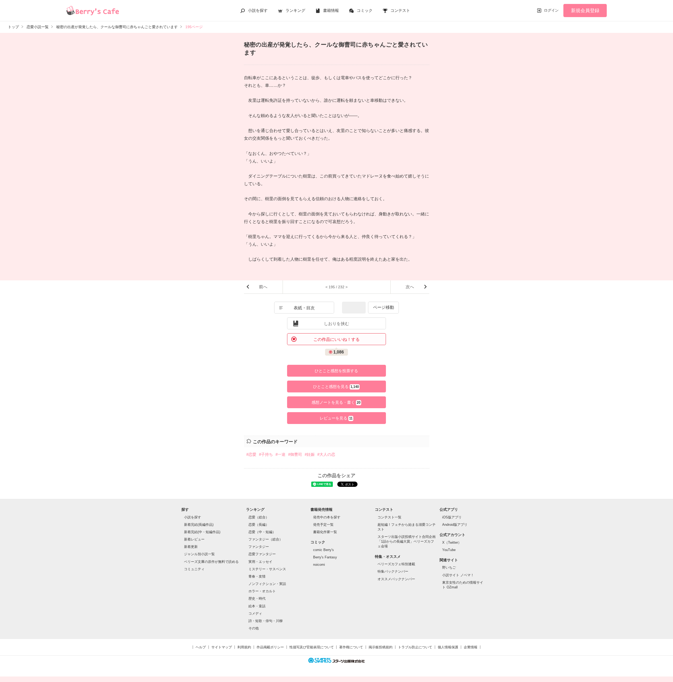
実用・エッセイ (260, 562)
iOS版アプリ (452, 517)
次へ (410, 287)
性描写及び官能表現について (311, 647)
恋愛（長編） (258, 525)
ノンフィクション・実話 (267, 584)
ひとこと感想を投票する (336, 370)
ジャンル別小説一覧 (199, 554)
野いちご (449, 567)
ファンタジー (258, 547)
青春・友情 (257, 576)
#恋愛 (251, 454)
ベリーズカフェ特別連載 (396, 564)
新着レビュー (194, 539)
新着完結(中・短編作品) (202, 532)
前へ (263, 287)
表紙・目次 (304, 308)
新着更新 (191, 547)
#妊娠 (310, 454)
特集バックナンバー (393, 571)
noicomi (319, 565)
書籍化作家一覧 (325, 532)
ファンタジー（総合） (265, 539)
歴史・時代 (257, 598)
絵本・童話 (257, 606)
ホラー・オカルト (262, 591)
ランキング (295, 10)
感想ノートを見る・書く (336, 402)
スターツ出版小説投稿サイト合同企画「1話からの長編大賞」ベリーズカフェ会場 (407, 541)
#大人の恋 (326, 454)
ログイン (551, 10)
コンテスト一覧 (389, 517)
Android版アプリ (454, 525)
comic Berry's (323, 550)
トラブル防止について (415, 647)
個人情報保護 (448, 647)
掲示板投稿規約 (380, 647)
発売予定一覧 (323, 525)
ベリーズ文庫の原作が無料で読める (211, 562)
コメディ (255, 613)
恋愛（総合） (258, 517)
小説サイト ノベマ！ (458, 575)
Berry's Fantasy (325, 557)
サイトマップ (221, 647)
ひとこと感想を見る (336, 386)
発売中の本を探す (326, 517)
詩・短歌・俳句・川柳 (265, 621)
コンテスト (400, 10)
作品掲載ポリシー (270, 647)
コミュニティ (194, 569)
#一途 (280, 454)
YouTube (449, 550)
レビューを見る (336, 418)
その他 (253, 628)
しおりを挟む (336, 323)
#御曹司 (295, 454)
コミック (365, 10)
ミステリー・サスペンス (267, 569)
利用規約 (244, 647)
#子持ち (266, 454)
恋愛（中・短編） (262, 532)
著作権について (351, 647)
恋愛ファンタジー (262, 554)
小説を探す (258, 10)
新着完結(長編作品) (198, 525)
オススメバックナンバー (396, 579)
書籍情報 (331, 10)
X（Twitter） (451, 542)
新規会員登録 (585, 10)
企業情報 (470, 647)
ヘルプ (201, 647)
